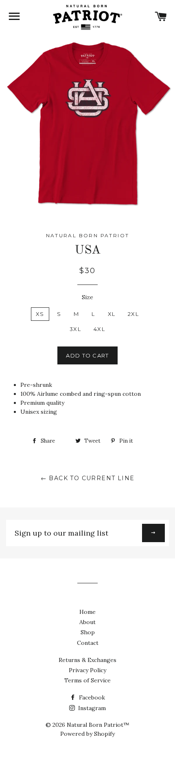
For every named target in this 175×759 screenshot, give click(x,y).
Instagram (91, 708)
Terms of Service (87, 680)
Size (87, 297)
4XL (99, 329)
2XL (133, 314)
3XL (75, 329)
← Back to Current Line (88, 478)
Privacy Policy (87, 670)
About (87, 622)
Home (87, 612)
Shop (88, 632)
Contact (87, 642)
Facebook (91, 697)
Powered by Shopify (87, 733)
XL (112, 314)
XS (40, 314)
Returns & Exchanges (87, 660)
